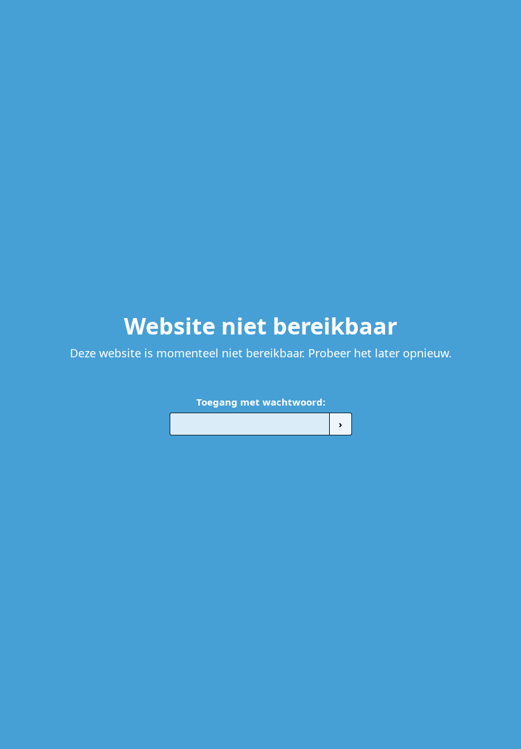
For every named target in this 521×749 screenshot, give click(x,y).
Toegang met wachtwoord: (260, 401)
